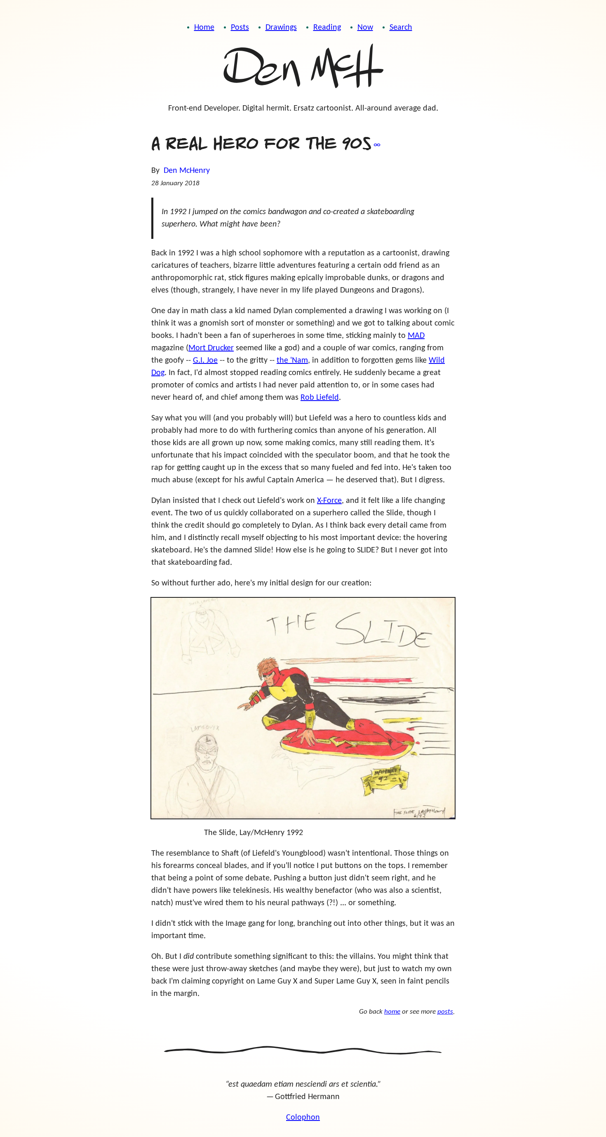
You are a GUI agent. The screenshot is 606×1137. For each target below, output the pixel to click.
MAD (416, 336)
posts (445, 1012)
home (392, 1012)
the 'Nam (292, 360)
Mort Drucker (211, 348)
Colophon (303, 1117)
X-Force (329, 501)
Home (204, 28)
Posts (240, 28)
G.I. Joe (205, 360)
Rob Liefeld (320, 398)
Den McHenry (187, 171)
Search (401, 28)
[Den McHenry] (303, 68)
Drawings (281, 28)
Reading (327, 28)
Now (365, 28)
